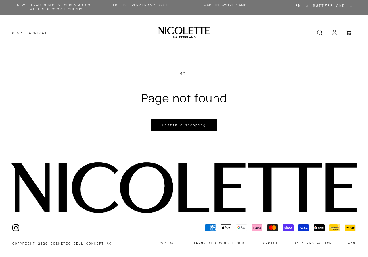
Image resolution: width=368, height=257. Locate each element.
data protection (313, 243)
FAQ (352, 243)
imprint (269, 243)
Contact (169, 243)
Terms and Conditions (218, 243)
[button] (17, 33)
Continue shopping (184, 125)
